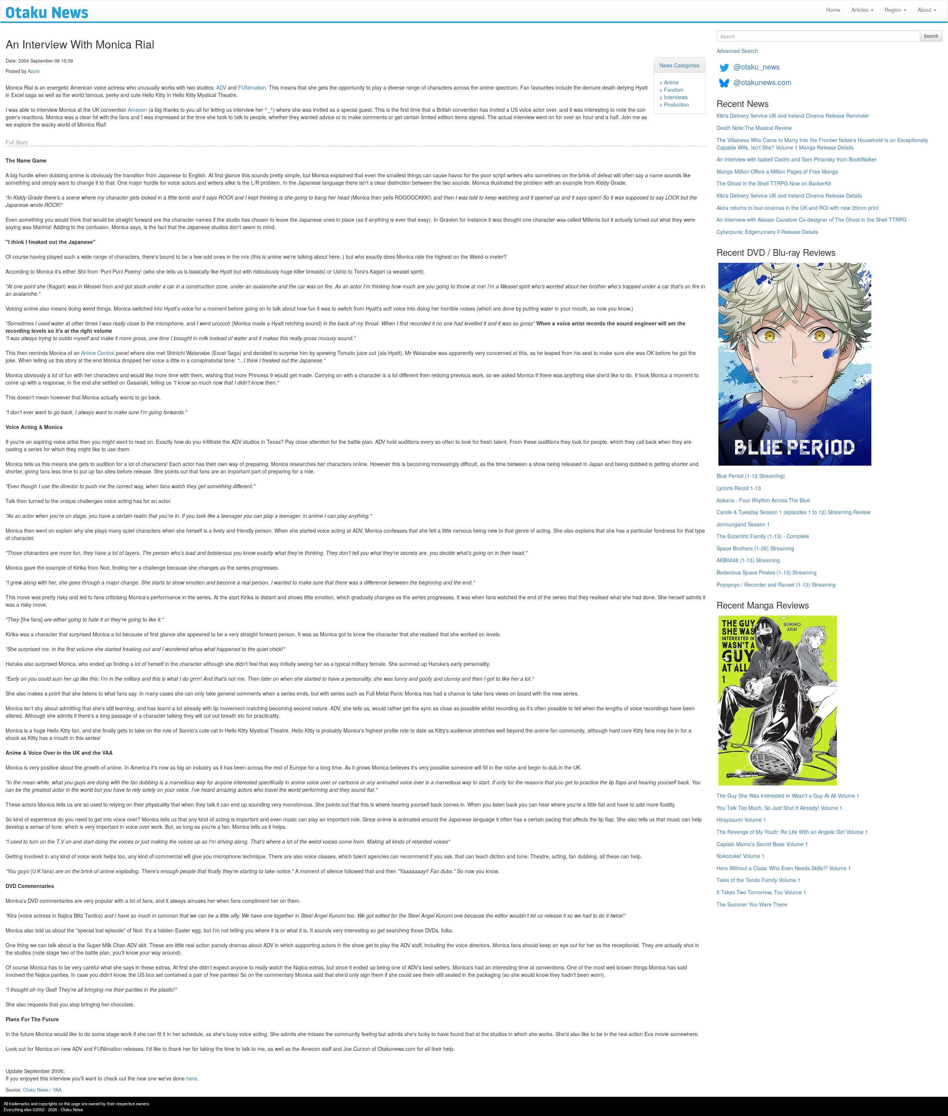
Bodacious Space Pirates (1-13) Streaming (767, 572)
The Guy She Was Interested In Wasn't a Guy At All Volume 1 (788, 795)
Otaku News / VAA (42, 1089)
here (191, 1078)
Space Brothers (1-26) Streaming (755, 548)
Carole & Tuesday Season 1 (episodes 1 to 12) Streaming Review (793, 512)
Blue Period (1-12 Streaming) (751, 475)
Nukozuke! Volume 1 (741, 855)
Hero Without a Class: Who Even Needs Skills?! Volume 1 (784, 868)
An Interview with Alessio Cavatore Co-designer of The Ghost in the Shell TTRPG (812, 219)
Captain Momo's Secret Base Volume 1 (762, 844)
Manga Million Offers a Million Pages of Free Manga (777, 171)
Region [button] (894, 9)
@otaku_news (757, 66)
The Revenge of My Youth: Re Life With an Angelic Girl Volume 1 (792, 831)
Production (676, 104)
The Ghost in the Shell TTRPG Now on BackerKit (774, 183)
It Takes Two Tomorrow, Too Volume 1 (761, 892)
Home (833, 9)
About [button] (925, 9)
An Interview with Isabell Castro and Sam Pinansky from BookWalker (797, 159)
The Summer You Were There (752, 904)
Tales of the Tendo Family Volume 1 (759, 880)
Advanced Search (737, 50)
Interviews (676, 97)
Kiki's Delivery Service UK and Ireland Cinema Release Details (789, 195)
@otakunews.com (762, 82)
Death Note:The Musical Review (754, 127)
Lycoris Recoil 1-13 (739, 488)
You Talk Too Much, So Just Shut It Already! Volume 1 (779, 807)
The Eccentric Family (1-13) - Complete (763, 536)
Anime (671, 82)
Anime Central (97, 352)
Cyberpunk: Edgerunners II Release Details (767, 231)
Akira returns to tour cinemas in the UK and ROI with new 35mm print (797, 207)
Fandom (674, 89)
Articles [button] (860, 9)
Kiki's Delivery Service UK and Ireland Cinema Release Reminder (793, 115)
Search (931, 36)
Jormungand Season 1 (743, 524)
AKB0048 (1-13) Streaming (748, 560)
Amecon (137, 109)
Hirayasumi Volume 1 (741, 819)
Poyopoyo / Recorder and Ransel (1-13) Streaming (776, 584)
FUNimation (252, 87)
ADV (221, 87)
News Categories (680, 65)
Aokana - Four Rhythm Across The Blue (763, 500)
